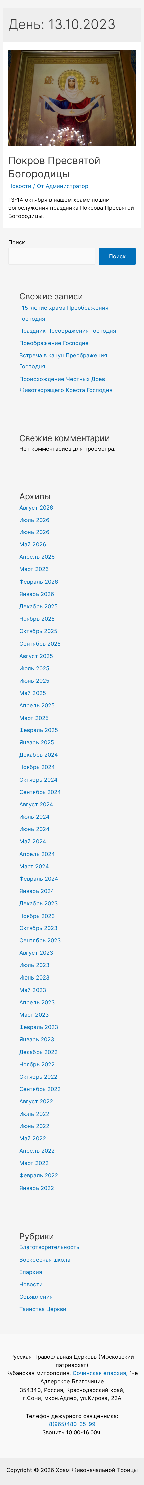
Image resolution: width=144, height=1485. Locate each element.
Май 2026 (32, 544)
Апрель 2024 (37, 854)
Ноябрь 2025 (37, 618)
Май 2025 (32, 693)
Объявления (36, 1296)
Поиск (16, 242)
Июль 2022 (34, 1113)
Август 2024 (36, 804)
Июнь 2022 (34, 1126)
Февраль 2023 (38, 1027)
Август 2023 (36, 952)
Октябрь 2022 (38, 1076)
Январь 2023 (36, 1039)
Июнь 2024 (34, 829)
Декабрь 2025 (38, 606)
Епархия (30, 1272)
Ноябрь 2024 (37, 767)
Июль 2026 (34, 520)
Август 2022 (36, 1101)
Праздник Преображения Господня (67, 330)
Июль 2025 (34, 668)
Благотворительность (49, 1247)
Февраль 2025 (38, 730)
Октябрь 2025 (38, 631)
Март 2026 (34, 569)
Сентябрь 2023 (40, 940)
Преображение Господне (54, 343)
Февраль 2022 (38, 1175)
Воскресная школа (44, 1259)
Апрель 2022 (37, 1150)
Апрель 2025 (37, 705)
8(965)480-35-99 (72, 1424)
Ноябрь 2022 (37, 1064)
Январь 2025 (36, 742)
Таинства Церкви (42, 1309)
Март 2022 (34, 1163)
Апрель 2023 (37, 1002)
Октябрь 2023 (38, 928)
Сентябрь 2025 (40, 643)
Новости (19, 186)
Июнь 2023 (34, 977)
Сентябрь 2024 (40, 792)
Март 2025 (34, 718)
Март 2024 (34, 866)
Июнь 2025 (34, 680)
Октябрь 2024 (38, 779)
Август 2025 (36, 656)
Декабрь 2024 (38, 754)
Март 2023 (34, 1014)
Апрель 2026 (37, 556)
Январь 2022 (36, 1188)
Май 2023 (32, 990)
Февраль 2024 (38, 878)
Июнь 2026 (34, 532)
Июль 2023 (34, 965)
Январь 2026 (36, 594)
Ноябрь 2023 (37, 916)
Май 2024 (32, 841)
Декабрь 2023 (38, 903)
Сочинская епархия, (101, 1373)
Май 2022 (32, 1138)
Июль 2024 (34, 816)
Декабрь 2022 (38, 1052)
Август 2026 (36, 507)
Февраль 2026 (38, 581)
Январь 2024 (36, 891)
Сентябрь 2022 (40, 1089)
